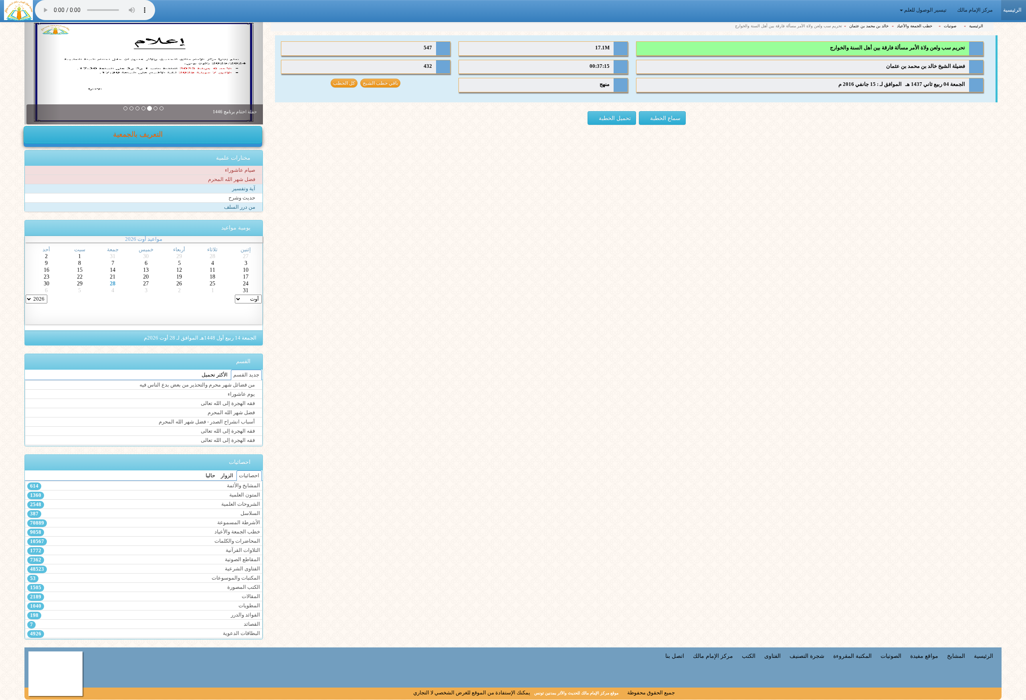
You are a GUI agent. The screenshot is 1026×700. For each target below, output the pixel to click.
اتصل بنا (674, 656)
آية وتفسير (244, 188)
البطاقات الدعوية (145, 634)
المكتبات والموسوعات (145, 578)
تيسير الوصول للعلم (925, 10)
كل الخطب (344, 83)
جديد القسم (246, 375)
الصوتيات (891, 656)
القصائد (145, 624)
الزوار (227, 475)
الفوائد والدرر (145, 615)
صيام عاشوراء (240, 170)
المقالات (145, 597)
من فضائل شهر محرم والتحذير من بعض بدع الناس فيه (197, 385)
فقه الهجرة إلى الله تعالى (228, 403)
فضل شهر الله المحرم (232, 179)
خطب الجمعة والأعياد (915, 26)
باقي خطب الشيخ (380, 83)
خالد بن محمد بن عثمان (869, 26)
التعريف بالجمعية (139, 134)
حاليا (210, 475)
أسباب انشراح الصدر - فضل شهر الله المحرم (207, 422)
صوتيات (950, 26)
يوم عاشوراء (242, 394)
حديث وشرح (242, 198)
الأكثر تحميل (215, 375)
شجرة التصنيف (807, 656)
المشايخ (956, 656)
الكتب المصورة (145, 587)
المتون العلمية (145, 495)
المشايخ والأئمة (145, 486)
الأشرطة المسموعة (145, 523)
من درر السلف (240, 207)
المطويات (145, 606)
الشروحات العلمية (145, 504)
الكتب (748, 656)
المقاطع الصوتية (145, 560)
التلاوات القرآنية (145, 550)
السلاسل (145, 514)
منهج (605, 84)
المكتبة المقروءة (852, 656)
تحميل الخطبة (614, 118)
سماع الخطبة (664, 118)
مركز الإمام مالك (975, 10)
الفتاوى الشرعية (145, 569)
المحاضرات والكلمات (145, 541)
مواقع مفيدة (924, 656)
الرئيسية (976, 26)
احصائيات (249, 475)
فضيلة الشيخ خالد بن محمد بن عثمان (925, 66)
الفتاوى (772, 656)
